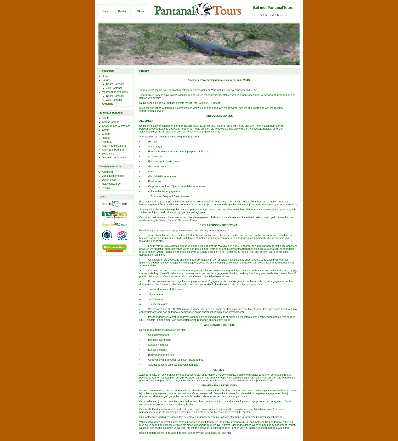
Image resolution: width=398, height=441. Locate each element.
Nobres (106, 137)
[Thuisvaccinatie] (112, 253)
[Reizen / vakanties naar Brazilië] (112, 219)
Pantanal (107, 141)
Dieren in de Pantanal (114, 157)
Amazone (107, 103)
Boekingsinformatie (113, 175)
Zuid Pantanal (114, 88)
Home (105, 11)
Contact (122, 11)
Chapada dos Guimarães (116, 126)
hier (229, 432)
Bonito (105, 118)
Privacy (106, 187)
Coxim (105, 130)
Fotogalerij (108, 153)
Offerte (140, 11)
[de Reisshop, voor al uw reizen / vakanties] (112, 207)
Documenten (109, 179)
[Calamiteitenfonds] (105, 241)
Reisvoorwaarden (112, 183)
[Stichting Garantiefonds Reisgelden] (120, 241)
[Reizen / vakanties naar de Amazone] (112, 227)
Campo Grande (110, 122)
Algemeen (108, 171)
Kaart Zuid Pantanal (113, 149)
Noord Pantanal (115, 84)
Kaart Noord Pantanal (114, 145)
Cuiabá (106, 133)
